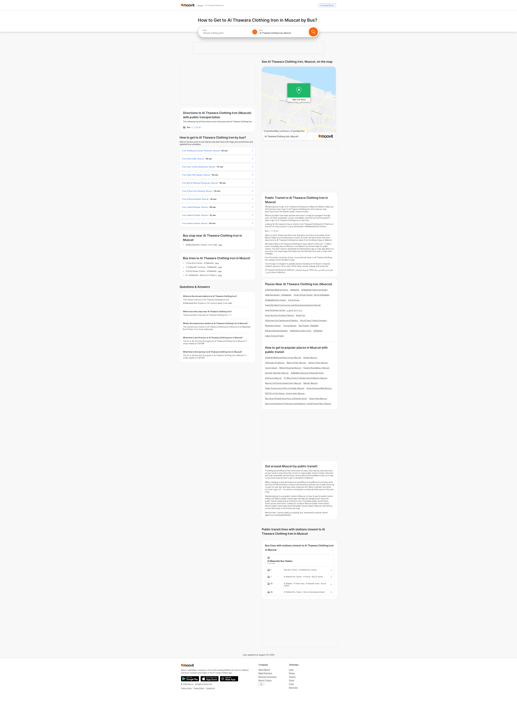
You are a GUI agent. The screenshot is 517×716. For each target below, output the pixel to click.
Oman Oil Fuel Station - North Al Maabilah (311, 295)
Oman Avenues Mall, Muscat (319, 388)
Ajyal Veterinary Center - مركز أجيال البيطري (283, 310)
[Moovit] (188, 5)
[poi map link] (299, 103)
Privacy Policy (199, 688)
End (260, 30)
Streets (292, 677)
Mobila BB (294, 290)
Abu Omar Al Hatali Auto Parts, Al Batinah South (286, 398)
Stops (291, 680)
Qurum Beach (271, 368)
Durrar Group (293, 300)
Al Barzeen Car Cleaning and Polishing (281, 320)
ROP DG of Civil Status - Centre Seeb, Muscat (285, 393)
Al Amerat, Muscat (273, 378)
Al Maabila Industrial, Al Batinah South (307, 373)
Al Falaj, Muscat (310, 358)
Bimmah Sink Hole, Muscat (276, 373)
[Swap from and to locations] (254, 31)
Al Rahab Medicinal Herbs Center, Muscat (283, 358)
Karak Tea (300, 315)
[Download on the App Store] (209, 678)
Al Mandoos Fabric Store (300, 331)
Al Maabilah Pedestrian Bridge (314, 290)
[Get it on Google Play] (190, 678)
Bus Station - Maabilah (308, 326)
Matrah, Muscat (310, 383)
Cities (291, 684)
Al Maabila (317, 331)
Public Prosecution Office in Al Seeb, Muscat (284, 388)
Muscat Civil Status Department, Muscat (283, 383)
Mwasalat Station (273, 326)
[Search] (313, 31)
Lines (291, 670)
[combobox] (226, 33)
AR (261, 684)
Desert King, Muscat (318, 398)
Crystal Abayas (289, 326)
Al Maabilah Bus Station (275, 300)
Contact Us (210, 688)
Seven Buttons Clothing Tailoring (279, 315)
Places (292, 673)
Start (205, 30)
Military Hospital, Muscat (290, 368)
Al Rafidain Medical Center (276, 290)
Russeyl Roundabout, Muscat (316, 368)
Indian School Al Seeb (274, 336)
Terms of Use (186, 688)
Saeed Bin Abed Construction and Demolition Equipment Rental (292, 305)
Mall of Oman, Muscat (296, 363)
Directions (293, 688)
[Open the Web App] (229, 678)
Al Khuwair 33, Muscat (274, 363)
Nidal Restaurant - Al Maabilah (278, 295)
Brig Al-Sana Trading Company (313, 320)
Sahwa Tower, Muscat (318, 363)
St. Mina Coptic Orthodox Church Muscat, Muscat (305, 378)
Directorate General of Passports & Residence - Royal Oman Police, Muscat (298, 404)
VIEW (220, 245)
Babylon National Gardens (276, 331)
